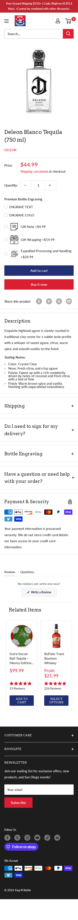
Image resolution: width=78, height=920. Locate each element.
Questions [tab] (27, 573)
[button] (22, 686)
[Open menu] (7, 21)
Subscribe (18, 802)
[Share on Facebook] (40, 301)
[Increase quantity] (50, 185)
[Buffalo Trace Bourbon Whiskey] (56, 636)
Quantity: (11, 185)
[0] (69, 20)
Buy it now (39, 284)
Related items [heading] (25, 610)
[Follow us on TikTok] (48, 838)
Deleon (10, 150)
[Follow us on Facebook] (8, 838)
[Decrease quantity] (26, 185)
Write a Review (43, 593)
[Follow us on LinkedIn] (58, 838)
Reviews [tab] (9, 573)
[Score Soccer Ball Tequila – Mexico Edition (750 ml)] (22, 636)
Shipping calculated (34, 171)
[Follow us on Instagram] (28, 838)
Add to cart (39, 270)
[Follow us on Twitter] (18, 838)
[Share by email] (70, 301)
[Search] (68, 34)
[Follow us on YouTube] (38, 838)
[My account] (59, 20)
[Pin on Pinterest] (50, 301)
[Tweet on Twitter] (60, 301)
